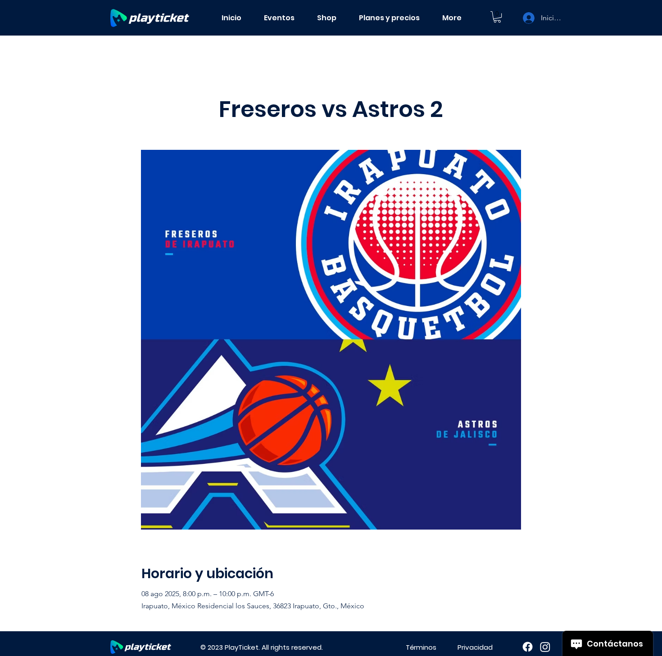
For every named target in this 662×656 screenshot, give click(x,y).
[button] (497, 16)
